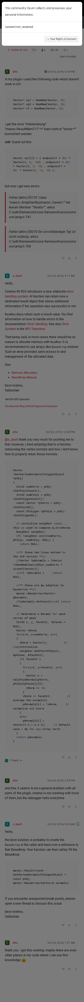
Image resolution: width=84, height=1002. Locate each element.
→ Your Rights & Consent (61, 39)
